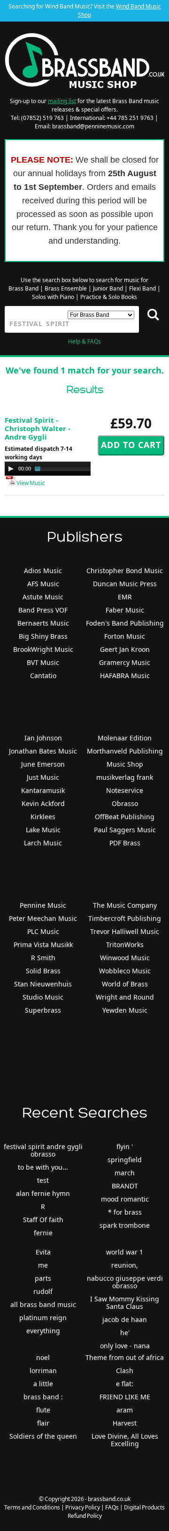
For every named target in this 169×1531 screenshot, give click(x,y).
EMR (125, 596)
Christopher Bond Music (124, 570)
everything (43, 1330)
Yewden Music (124, 1010)
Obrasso (125, 803)
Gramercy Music (124, 662)
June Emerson (43, 764)
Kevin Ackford (43, 803)
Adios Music (43, 570)
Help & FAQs (84, 341)
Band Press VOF (43, 609)
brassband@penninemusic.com (93, 126)
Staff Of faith (43, 1219)
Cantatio (43, 675)
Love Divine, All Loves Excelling (125, 1440)
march (125, 1172)
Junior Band (108, 288)
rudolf (43, 1291)
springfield (125, 1159)
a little (43, 1383)
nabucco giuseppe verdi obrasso (125, 1282)
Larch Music (43, 842)
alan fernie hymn (43, 1193)
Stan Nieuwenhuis (43, 983)
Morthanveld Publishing (125, 751)
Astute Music (43, 596)
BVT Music (43, 662)
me (43, 1265)
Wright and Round (125, 997)
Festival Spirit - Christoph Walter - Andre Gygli (37, 428)
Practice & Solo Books (108, 297)
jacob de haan (124, 1319)
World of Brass (125, 983)
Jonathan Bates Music (43, 751)
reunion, (124, 1265)
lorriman (43, 1370)
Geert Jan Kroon (125, 649)
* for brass (125, 1212)
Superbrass (43, 1010)
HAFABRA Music (125, 675)
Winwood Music (125, 957)
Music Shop (125, 764)
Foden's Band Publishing (125, 623)
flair (43, 1423)
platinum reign (43, 1317)
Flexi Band (142, 288)
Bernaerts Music (43, 623)
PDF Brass (124, 842)
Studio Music (43, 997)
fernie (43, 1232)
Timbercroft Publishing (124, 918)
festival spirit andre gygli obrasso (43, 1150)
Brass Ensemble (66, 288)
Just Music (43, 777)
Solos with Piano (53, 297)
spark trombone (125, 1225)
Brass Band (23, 288)
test (43, 1180)
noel (43, 1357)
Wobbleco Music (125, 970)
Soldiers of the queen (43, 1436)
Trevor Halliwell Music (124, 931)
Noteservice (124, 790)
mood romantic (125, 1199)
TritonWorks (125, 944)
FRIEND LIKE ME (125, 1396)
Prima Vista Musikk (43, 944)
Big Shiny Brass (43, 636)
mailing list (62, 101)
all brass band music (43, 1304)
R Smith (43, 957)
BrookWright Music (43, 649)
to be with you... (43, 1167)
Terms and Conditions (32, 1507)
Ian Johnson (43, 737)
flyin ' (124, 1146)
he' (125, 1332)
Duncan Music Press (125, 583)
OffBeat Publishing (124, 816)
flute (43, 1409)
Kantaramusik (43, 790)
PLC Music (43, 931)
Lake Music (43, 829)
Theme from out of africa (124, 1357)
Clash (124, 1370)
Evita (43, 1251)
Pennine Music (43, 905)
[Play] (11, 468)
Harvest (125, 1423)
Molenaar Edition (125, 737)
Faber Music (125, 609)
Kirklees (43, 816)
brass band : (43, 1396)
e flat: (124, 1383)
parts (43, 1278)
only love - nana (125, 1345)
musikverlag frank (124, 777)
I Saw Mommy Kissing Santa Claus (124, 1302)
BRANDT (125, 1185)
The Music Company (125, 905)
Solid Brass (43, 970)
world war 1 (124, 1251)
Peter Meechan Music (43, 918)
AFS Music (43, 583)
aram (124, 1409)
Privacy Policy (82, 1507)
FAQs (112, 1507)
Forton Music (124, 636)
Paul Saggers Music (125, 829)
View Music (30, 483)
